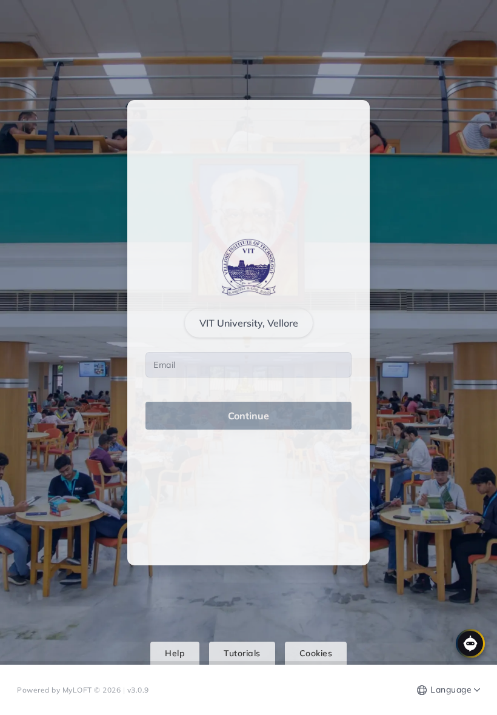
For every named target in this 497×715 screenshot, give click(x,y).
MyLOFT (78, 689)
